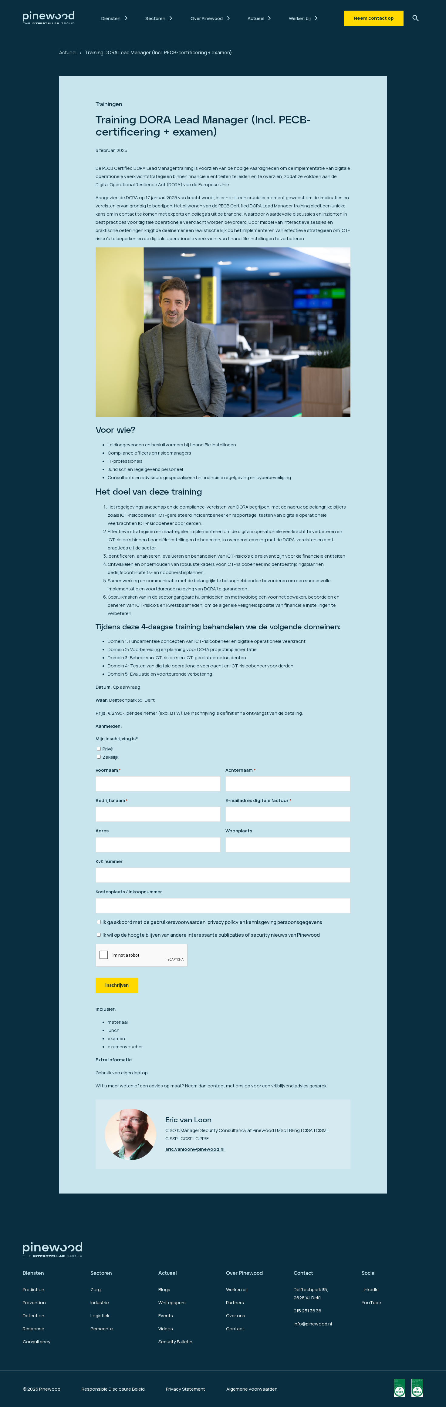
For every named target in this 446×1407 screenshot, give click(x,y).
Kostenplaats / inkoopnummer (129, 891)
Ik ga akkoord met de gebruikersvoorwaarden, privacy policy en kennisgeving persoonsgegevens (212, 922)
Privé (108, 749)
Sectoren (101, 1273)
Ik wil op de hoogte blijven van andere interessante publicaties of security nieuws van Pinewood (211, 935)
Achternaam (240, 770)
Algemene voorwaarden (252, 1389)
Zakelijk (110, 757)
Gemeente (101, 1328)
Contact (235, 1328)
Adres (102, 831)
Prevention (34, 1302)
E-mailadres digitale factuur (258, 800)
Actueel (67, 52)
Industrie (99, 1302)
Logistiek (99, 1315)
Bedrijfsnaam (112, 800)
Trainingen (109, 104)
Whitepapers (172, 1302)
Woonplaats (238, 831)
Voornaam (108, 770)
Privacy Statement (185, 1389)
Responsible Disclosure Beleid (113, 1389)
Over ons (235, 1315)
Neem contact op (374, 18)
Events (165, 1315)
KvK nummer (109, 861)
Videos (165, 1328)
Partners (235, 1302)
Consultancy (36, 1341)
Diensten (33, 1273)
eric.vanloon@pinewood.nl (195, 1149)
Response (33, 1328)
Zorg (95, 1289)
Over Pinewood (244, 1273)
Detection (33, 1315)
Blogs (164, 1289)
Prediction (33, 1289)
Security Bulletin (175, 1341)
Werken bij (237, 1289)
